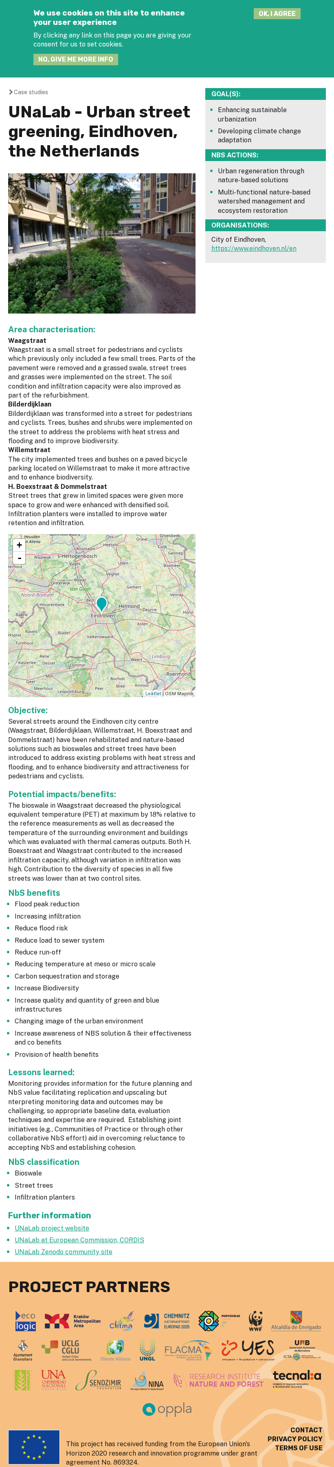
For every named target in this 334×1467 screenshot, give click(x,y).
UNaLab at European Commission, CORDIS (79, 1240)
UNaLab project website (52, 1228)
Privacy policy (295, 1439)
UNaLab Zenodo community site (63, 1252)
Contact (306, 1430)
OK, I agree (277, 14)
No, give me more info (75, 59)
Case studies (31, 91)
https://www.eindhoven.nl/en (254, 248)
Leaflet (153, 693)
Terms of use (299, 1448)
